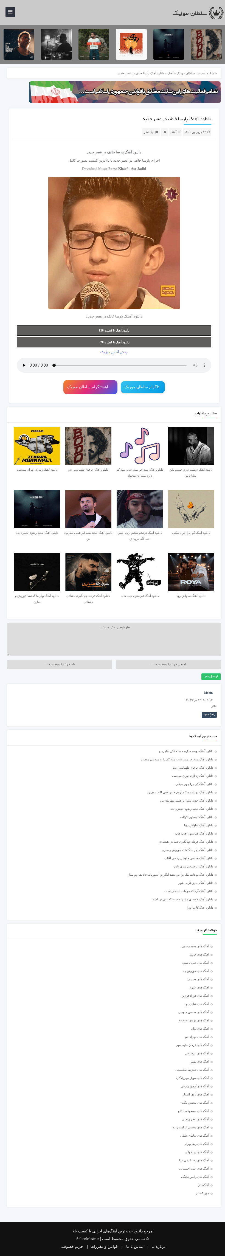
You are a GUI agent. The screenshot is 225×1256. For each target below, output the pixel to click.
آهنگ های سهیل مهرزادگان (192, 1078)
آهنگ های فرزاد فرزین (195, 995)
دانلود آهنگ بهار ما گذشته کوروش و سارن (187, 850)
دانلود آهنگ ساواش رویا (198, 825)
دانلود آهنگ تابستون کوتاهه (196, 817)
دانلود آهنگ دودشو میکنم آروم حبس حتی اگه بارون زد (180, 792)
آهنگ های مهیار (199, 1061)
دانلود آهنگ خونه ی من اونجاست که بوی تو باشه (183, 899)
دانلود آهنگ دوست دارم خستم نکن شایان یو (186, 751)
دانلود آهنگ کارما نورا (200, 907)
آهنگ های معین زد (198, 979)
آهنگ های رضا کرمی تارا (194, 1160)
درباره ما (158, 1246)
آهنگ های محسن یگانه (195, 1102)
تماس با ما (134, 1246)
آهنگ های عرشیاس (197, 1053)
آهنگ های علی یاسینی (195, 962)
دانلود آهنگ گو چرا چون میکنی (194, 784)
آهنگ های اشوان (199, 987)
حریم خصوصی (71, 1246)
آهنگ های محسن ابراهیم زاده (191, 1127)
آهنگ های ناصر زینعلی (195, 1119)
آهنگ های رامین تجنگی (195, 1176)
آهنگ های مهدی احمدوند (194, 1020)
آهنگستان (203, 1185)
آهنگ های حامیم (199, 954)
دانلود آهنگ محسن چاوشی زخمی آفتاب (188, 858)
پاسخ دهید (209, 714)
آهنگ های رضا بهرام (196, 1143)
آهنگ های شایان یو (197, 1003)
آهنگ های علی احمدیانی (194, 1168)
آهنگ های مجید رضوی (195, 946)
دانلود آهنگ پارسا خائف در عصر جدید (176, 119)
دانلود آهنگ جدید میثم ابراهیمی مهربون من (186, 800)
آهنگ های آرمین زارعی (195, 1086)
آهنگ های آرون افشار (196, 1094)
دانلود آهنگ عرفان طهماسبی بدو (193, 767)
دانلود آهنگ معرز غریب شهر (195, 882)
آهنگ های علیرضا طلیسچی (192, 1069)
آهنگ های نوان (200, 1028)
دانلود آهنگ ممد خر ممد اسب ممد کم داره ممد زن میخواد (177, 759)
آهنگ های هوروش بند (196, 971)
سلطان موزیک (186, 73)
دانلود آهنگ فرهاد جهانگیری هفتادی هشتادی (186, 841)
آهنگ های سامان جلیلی (194, 1135)
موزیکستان (202, 1193)
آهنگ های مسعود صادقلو (193, 1110)
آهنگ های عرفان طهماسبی (192, 1045)
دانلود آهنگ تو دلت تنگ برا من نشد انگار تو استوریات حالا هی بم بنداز (170, 874)
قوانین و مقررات (104, 1246)
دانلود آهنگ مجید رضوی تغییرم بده (191, 808)
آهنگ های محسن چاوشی (193, 1012)
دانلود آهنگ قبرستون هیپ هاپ (194, 833)
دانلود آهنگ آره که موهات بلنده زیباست (188, 891)
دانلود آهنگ (133, 152)
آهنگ (170, 73)
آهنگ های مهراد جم (197, 1036)
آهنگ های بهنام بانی (197, 1152)
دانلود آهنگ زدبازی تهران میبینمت (192, 775)
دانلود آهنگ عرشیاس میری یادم (193, 866)
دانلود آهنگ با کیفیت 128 (114, 330)
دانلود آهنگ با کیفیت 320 (114, 342)
